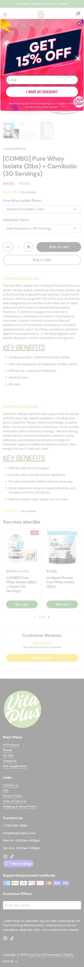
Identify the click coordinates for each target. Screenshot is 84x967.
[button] (79, 23)
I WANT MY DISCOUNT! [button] (42, 91)
